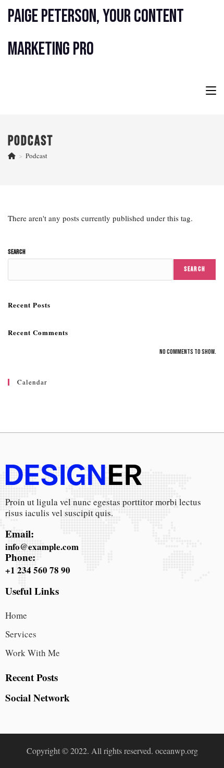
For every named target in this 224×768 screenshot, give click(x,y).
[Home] (12, 155)
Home (16, 615)
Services (20, 634)
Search (17, 252)
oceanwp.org (176, 750)
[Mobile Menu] (211, 90)
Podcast (36, 155)
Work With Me (32, 653)
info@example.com (42, 546)
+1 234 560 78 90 (37, 570)
